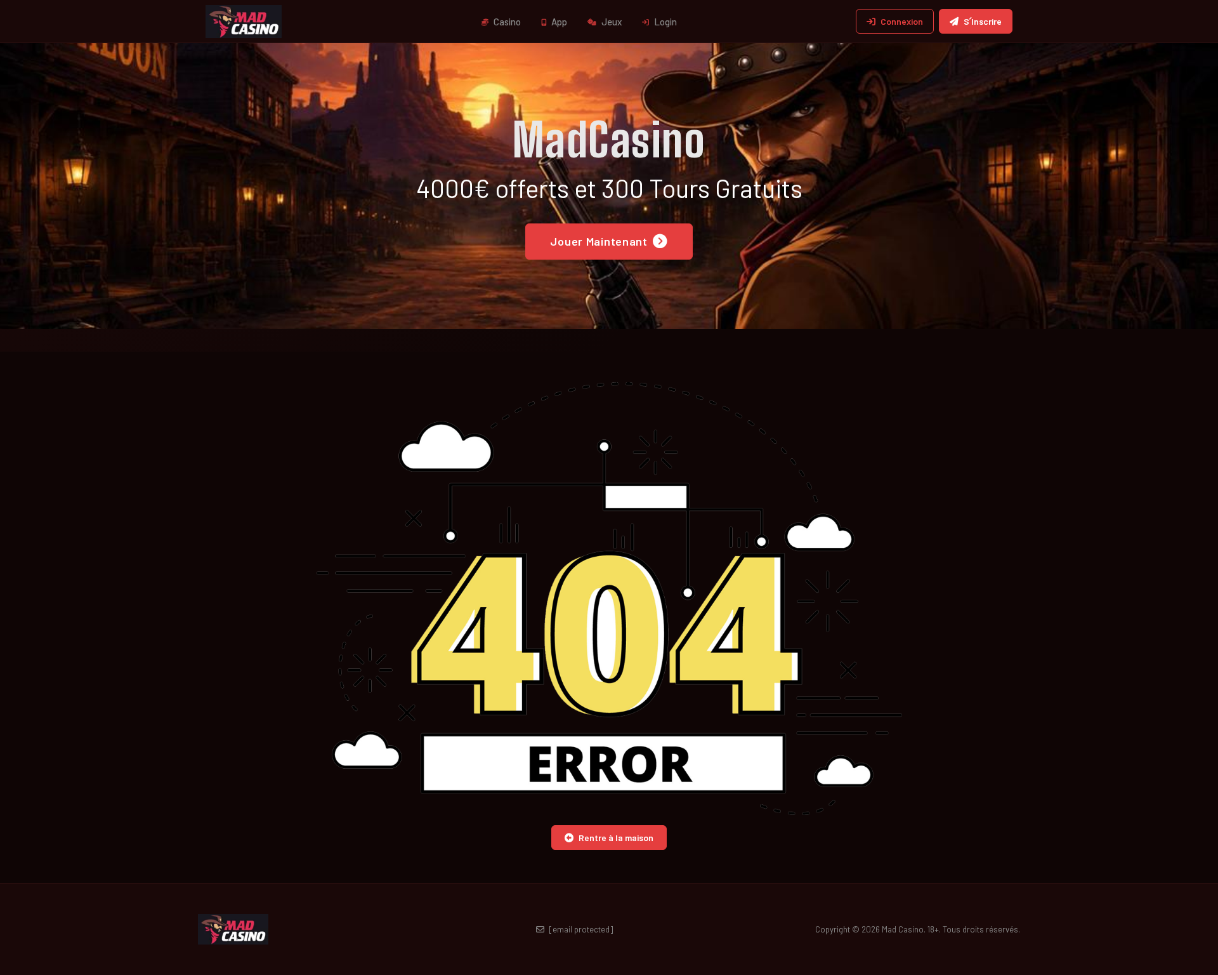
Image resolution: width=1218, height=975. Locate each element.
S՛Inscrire (983, 21)
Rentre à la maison (616, 837)
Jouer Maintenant (599, 241)
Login (664, 21)
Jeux (610, 21)
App (558, 21)
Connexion (902, 21)
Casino (506, 21)
